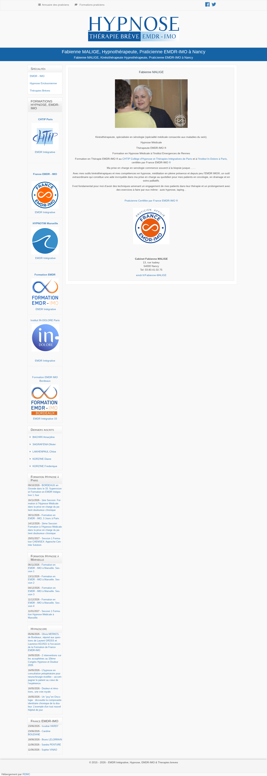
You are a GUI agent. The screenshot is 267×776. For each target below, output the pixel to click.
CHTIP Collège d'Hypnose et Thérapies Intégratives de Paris (157, 158)
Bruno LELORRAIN (52, 739)
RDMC (26, 774)
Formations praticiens (92, 4)
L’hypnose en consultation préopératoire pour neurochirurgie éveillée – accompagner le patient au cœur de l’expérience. (45, 677)
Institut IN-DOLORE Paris (45, 320)
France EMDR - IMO (45, 174)
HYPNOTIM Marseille (45, 223)
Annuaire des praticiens (55, 4)
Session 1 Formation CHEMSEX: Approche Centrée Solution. (44, 541)
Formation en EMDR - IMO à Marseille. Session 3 (44, 591)
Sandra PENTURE (51, 744)
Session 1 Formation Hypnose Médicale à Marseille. (44, 614)
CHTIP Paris (45, 119)
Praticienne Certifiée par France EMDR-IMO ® (151, 200)
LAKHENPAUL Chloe (44, 451)
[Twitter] (214, 5)
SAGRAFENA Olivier (44, 444)
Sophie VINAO (49, 750)
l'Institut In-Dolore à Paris (212, 158)
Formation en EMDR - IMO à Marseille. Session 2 (44, 579)
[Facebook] (208, 5)
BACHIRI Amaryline (44, 437)
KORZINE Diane (42, 458)
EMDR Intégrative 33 (45, 418)
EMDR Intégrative (45, 152)
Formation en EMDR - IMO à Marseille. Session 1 (44, 568)
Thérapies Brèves (40, 90)
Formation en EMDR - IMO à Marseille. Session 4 (44, 602)
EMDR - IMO (37, 76)
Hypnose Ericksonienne (43, 83)
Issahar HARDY (50, 726)
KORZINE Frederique (45, 466)
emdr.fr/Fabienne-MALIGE (151, 275)
